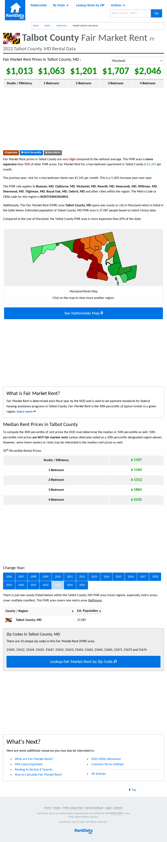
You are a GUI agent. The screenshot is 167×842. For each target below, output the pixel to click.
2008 (33, 576)
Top (133, 790)
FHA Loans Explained (28, 764)
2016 (131, 576)
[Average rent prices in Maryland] (10, 620)
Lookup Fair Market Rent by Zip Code (82, 662)
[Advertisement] (83, 120)
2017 (143, 576)
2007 (21, 576)
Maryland (61, 26)
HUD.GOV (116, 813)
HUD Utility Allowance (106, 759)
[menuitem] (38, 5)
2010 (58, 576)
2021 (33, 585)
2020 (21, 585)
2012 (82, 576)
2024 (70, 585)
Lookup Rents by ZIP (90, 5)
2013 (94, 576)
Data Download (94, 808)
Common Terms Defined (107, 764)
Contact (118, 808)
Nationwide (39, 5)
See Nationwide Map (82, 313)
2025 (82, 585)
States (47, 26)
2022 (45, 585)
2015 (118, 576)
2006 (9, 576)
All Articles (98, 774)
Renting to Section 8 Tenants (33, 769)
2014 (106, 576)
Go (156, 13)
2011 (70, 576)
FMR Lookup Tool (72, 808)
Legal (108, 808)
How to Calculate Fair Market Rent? (38, 774)
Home (35, 26)
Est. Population (87, 611)
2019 (9, 585)
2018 (155, 576)
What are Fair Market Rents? (34, 759)
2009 (45, 576)
